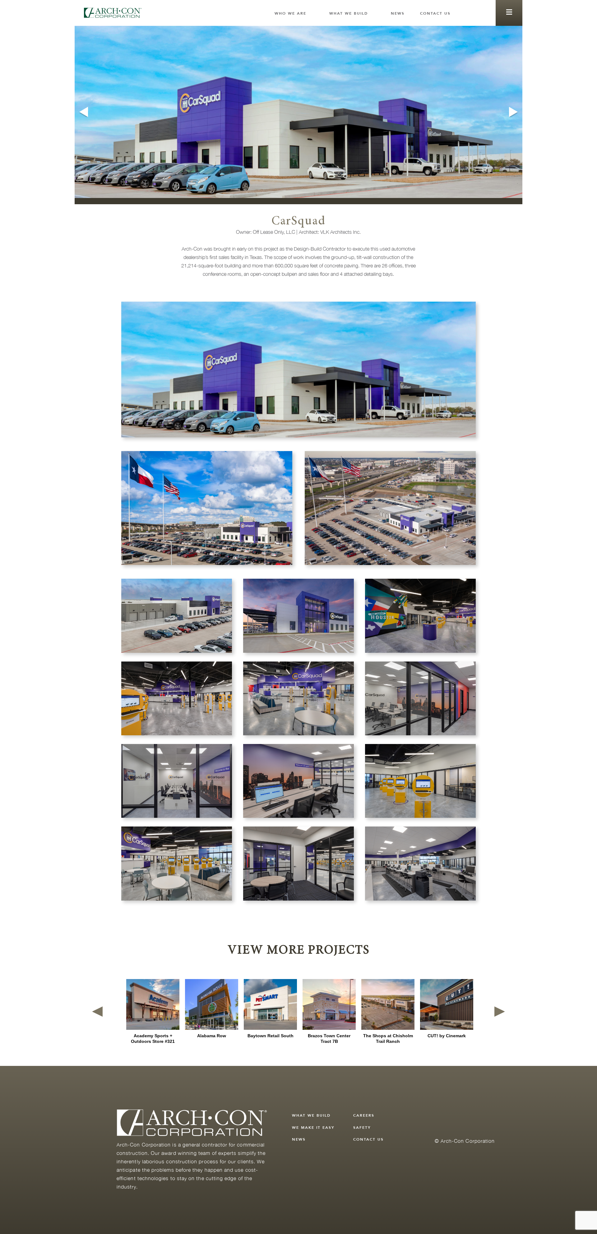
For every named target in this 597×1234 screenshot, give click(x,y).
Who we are (290, 13)
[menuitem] (294, 13)
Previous (83, 112)
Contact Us (435, 13)
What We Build (348, 13)
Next (514, 112)
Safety (362, 1127)
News (398, 13)
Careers (363, 1115)
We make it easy (313, 1127)
